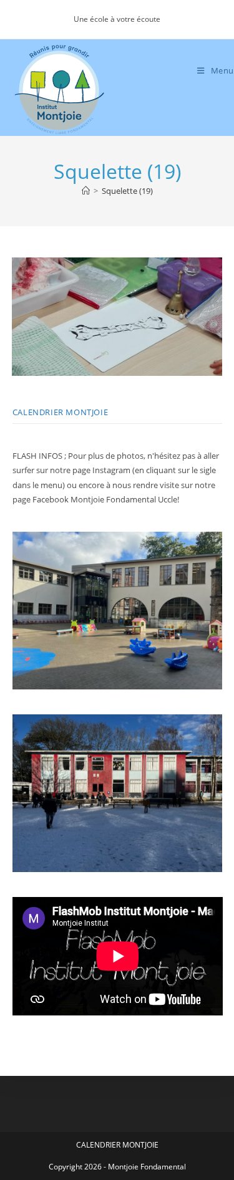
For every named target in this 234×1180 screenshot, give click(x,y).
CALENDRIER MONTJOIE (60, 412)
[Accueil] (86, 190)
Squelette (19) (127, 190)
